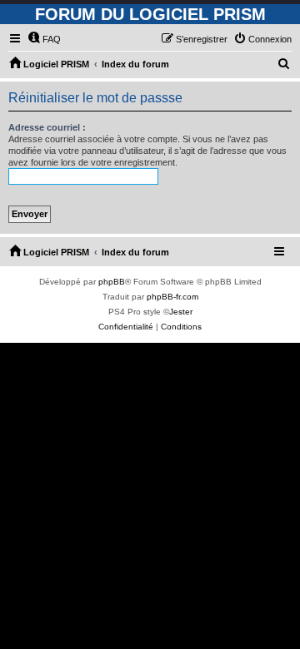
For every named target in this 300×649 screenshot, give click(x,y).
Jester (180, 311)
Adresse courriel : (47, 127)
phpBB (111, 281)
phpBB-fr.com (172, 296)
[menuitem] (44, 39)
